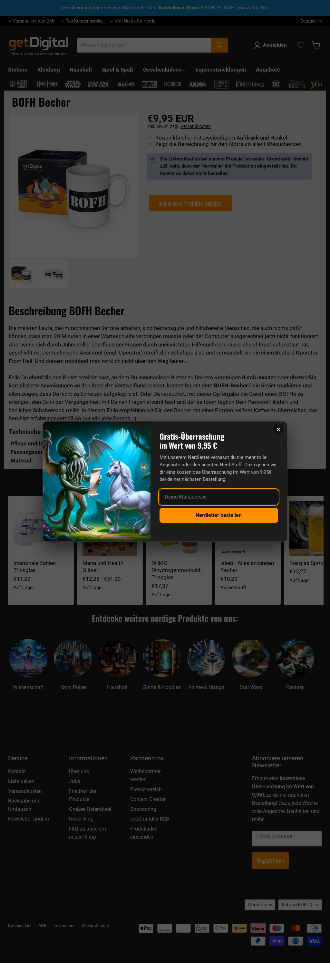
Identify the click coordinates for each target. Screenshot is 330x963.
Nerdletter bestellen (219, 515)
